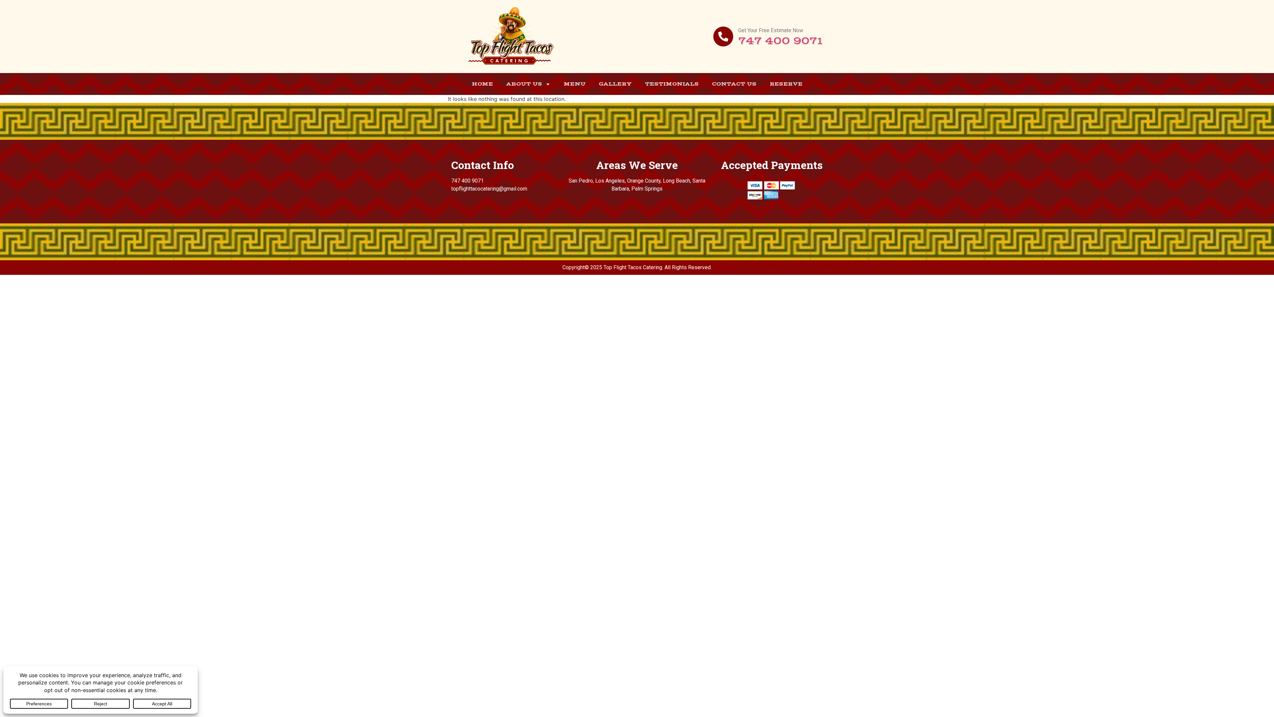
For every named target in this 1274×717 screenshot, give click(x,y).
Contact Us (734, 84)
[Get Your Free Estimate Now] (723, 36)
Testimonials (672, 84)
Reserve (786, 84)
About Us (524, 84)
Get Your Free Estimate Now (770, 30)
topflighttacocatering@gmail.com (489, 189)
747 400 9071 (780, 41)
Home (482, 84)
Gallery (615, 84)
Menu (575, 84)
